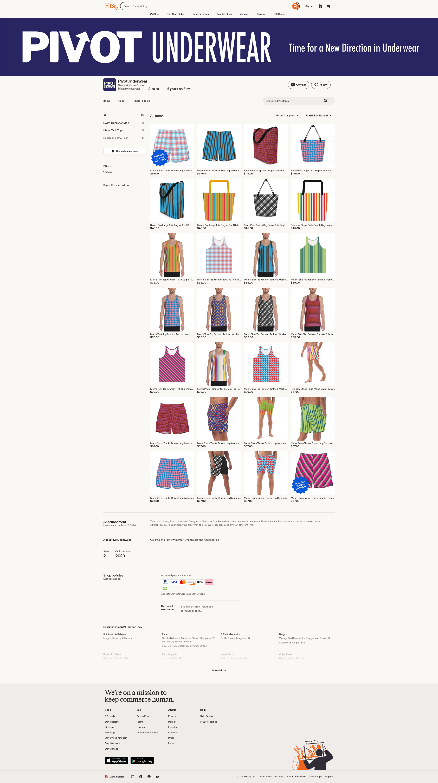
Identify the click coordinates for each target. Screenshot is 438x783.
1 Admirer (108, 172)
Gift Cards (279, 14)
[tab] (124, 115)
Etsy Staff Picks (175, 14)
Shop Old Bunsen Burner (234, 658)
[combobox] (205, 6)
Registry (260, 14)
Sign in (309, 6)
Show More (219, 670)
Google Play (142, 760)
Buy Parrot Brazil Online (291, 658)
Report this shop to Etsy (116, 185)
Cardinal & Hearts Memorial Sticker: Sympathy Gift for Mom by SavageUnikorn (188, 640)
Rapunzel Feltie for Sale (115, 658)
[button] (298, 85)
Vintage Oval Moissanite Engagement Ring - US (304, 638)
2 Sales (107, 166)
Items (106, 100)
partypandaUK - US (172, 658)
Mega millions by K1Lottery (117, 638)
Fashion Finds (224, 14)
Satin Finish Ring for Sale (292, 642)
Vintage (244, 14)
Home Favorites (200, 14)
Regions (329, 776)
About (121, 100)
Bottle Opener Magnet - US (235, 638)
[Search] (295, 6)
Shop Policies (141, 100)
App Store (116, 760)
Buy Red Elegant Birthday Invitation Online (184, 645)
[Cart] (328, 6)
